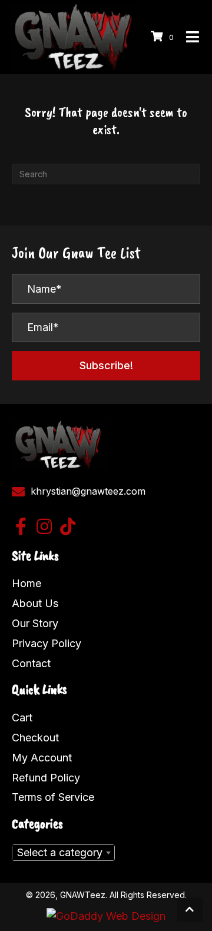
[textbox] (63, 852)
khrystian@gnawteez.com (88, 491)
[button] (106, 365)
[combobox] (63, 852)
